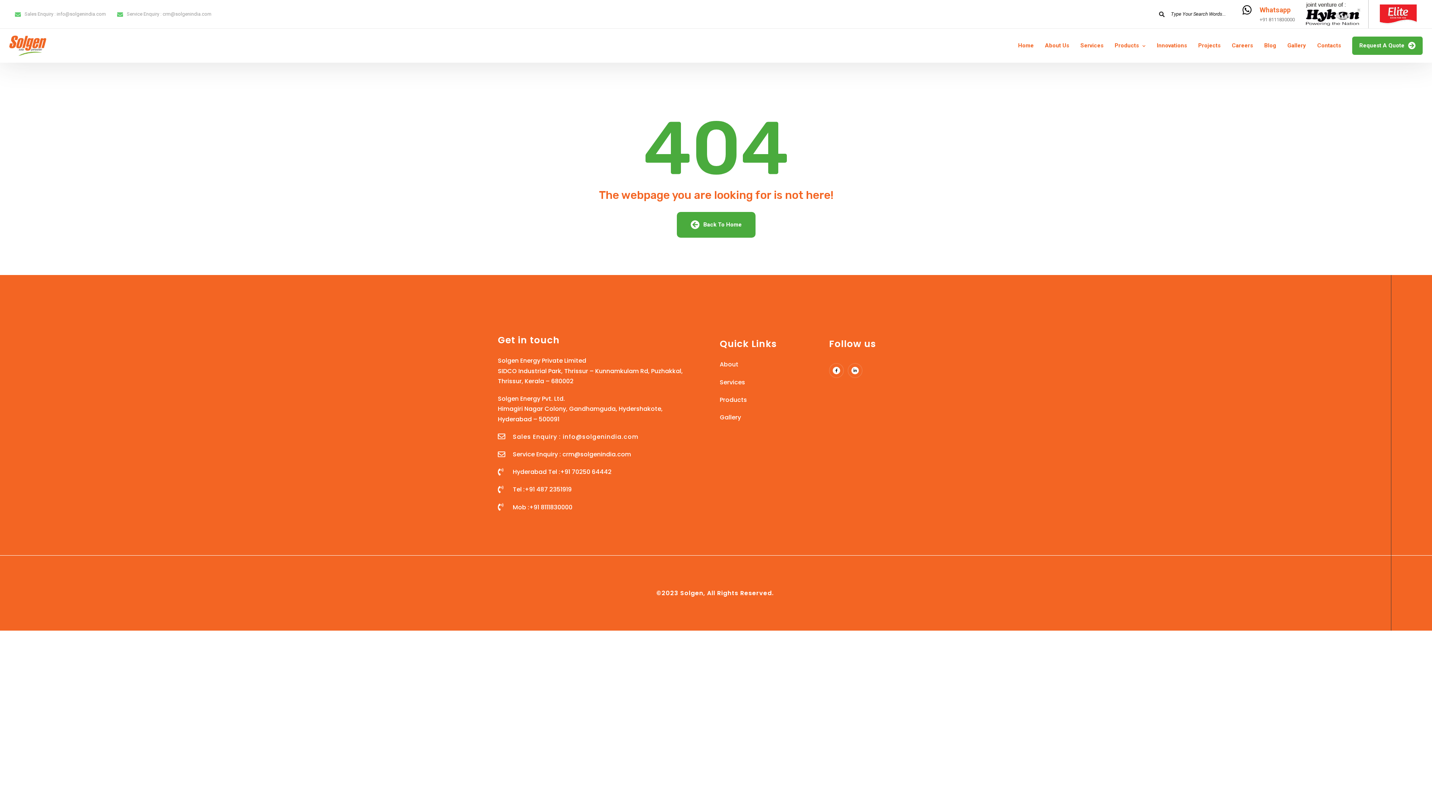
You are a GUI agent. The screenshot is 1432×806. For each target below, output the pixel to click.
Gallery (1296, 45)
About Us (1057, 45)
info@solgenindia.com (81, 14)
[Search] (1161, 14)
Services (1091, 45)
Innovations (1172, 45)
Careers (1242, 45)
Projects (1209, 45)
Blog (1270, 45)
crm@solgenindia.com (187, 14)
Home (1026, 45)
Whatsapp (1275, 10)
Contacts (1329, 45)
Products (1127, 45)
